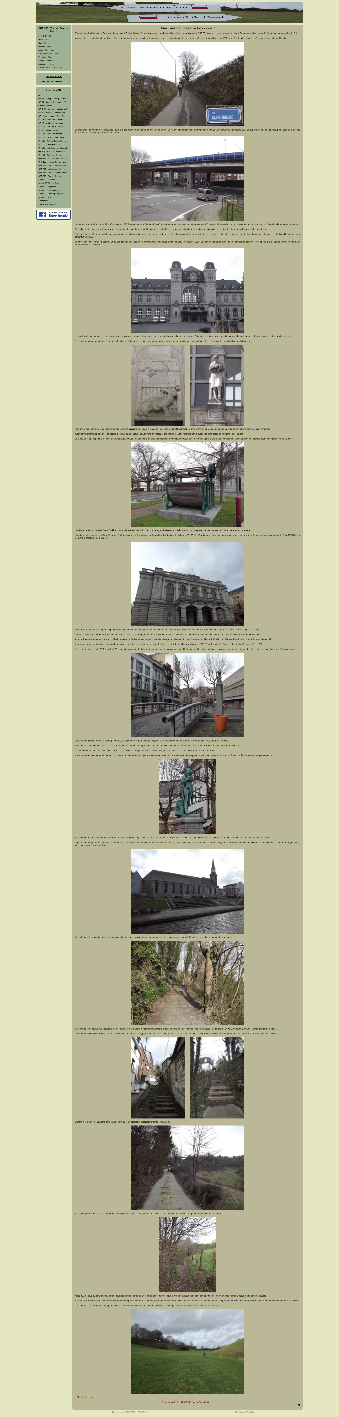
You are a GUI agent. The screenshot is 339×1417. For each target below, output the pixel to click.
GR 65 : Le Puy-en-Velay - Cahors (52, 98)
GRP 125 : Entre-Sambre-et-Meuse (53, 158)
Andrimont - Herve (46, 64)
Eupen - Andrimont (46, 61)
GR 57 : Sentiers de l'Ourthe (50, 134)
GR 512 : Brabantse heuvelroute (52, 151)
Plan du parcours (85, 1397)
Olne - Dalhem (44, 43)
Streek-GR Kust (45, 197)
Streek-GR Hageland (47, 187)
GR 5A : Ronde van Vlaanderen (51, 112)
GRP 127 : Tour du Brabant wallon (52, 162)
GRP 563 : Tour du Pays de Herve (52, 165)
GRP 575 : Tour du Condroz (50, 176)
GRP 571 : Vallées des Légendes (52, 169)
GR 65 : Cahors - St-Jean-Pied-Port (53, 102)
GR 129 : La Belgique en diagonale (53, 148)
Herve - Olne (43, 39)
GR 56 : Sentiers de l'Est (48, 130)
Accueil (41, 95)
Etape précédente (170, 1402)
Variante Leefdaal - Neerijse (50, 81)
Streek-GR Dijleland (46, 180)
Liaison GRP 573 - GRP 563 (50, 68)
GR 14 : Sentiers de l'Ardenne (50, 120)
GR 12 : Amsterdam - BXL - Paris (52, 116)
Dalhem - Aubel (44, 46)
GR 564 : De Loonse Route (49, 155)
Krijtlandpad (43, 201)
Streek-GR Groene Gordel (49, 183)
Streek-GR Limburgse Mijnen (50, 194)
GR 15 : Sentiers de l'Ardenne (50, 123)
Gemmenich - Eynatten (48, 54)
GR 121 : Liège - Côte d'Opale (51, 137)
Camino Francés (45, 105)
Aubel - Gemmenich (46, 50)
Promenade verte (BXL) (48, 204)
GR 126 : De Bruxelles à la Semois (52, 141)
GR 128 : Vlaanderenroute (49, 144)
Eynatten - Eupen (45, 57)
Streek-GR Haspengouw (48, 190)
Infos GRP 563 (44, 36)
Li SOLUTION (141, 1412)
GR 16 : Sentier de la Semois (50, 127)
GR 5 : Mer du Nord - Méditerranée (53, 109)
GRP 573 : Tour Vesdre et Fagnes (52, 172)
